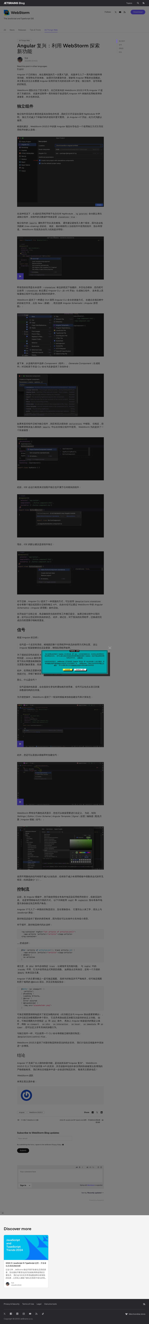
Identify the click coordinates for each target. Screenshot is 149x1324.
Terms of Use (28, 1304)
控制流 (121, 48)
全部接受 (67, 670)
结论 (120, 52)
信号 (120, 45)
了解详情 (80, 658)
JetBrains (24, 1319)
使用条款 (57, 663)
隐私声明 (50, 663)
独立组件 (122, 41)
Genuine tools (50, 1304)
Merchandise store (136, 1315)
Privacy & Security (11, 1304)
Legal (39, 1304)
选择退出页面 (75, 665)
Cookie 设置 (80, 670)
